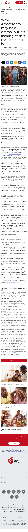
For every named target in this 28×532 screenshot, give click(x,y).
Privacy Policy (10, 504)
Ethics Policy (4, 507)
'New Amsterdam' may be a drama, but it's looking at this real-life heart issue (13, 9)
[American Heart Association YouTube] (24, 491)
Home (2, 8)
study (2, 155)
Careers (4, 504)
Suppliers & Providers (8, 511)
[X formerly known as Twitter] (14, 491)
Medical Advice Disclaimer (19, 504)
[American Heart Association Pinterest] (17, 496)
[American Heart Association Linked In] (12, 496)
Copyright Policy (20, 505)
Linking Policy (23, 507)
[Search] (25, 2)
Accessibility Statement (10, 505)
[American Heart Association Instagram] (9, 491)
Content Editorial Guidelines (19, 509)
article (15, 154)
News (6, 8)
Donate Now (14, 443)
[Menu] (2, 2)
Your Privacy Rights (14, 515)
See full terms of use (18, 332)
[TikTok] (19, 491)
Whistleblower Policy (7, 509)
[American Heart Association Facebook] (4, 491)
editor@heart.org (15, 282)
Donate (20, 2)
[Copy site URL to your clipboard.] (20, 62)
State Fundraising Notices (19, 511)
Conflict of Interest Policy (13, 507)
